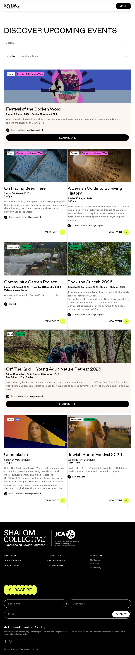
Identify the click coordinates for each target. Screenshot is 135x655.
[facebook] (5, 641)
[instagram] (10, 641)
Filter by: (11, 56)
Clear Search (16, 48)
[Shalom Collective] (12, 6)
